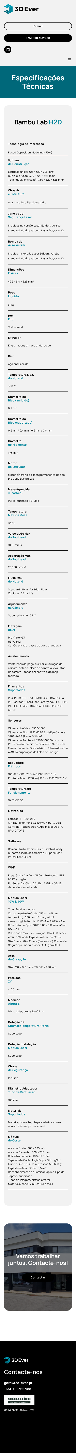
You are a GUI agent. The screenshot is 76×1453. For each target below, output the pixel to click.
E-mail (38, 26)
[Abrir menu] (69, 59)
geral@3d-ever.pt (18, 1383)
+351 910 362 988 (38, 38)
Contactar (38, 1277)
